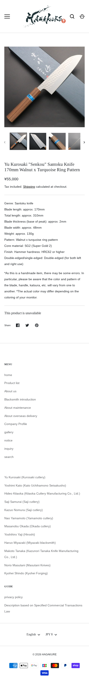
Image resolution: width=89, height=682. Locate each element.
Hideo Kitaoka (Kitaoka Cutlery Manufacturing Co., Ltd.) (42, 493)
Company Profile (15, 424)
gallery (8, 432)
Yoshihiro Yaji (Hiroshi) (19, 534)
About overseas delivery (20, 416)
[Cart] (82, 16)
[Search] (72, 16)
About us (10, 391)
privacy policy (13, 597)
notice (8, 440)
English (31, 634)
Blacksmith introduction (20, 399)
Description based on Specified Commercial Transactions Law (43, 608)
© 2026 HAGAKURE (45, 654)
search (9, 457)
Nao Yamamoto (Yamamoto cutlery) (28, 518)
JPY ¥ (49, 634)
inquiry (8, 448)
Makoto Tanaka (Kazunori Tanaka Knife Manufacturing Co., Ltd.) (41, 554)
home (8, 375)
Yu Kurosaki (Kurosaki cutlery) (24, 477)
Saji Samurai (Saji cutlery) (22, 501)
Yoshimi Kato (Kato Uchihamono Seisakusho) (35, 485)
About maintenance (17, 407)
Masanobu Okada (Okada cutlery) (27, 526)
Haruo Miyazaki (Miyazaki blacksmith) (30, 542)
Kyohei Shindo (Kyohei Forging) (26, 573)
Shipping (29, 186)
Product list (11, 383)
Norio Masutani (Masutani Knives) (27, 565)
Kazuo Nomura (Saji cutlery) (23, 510)
